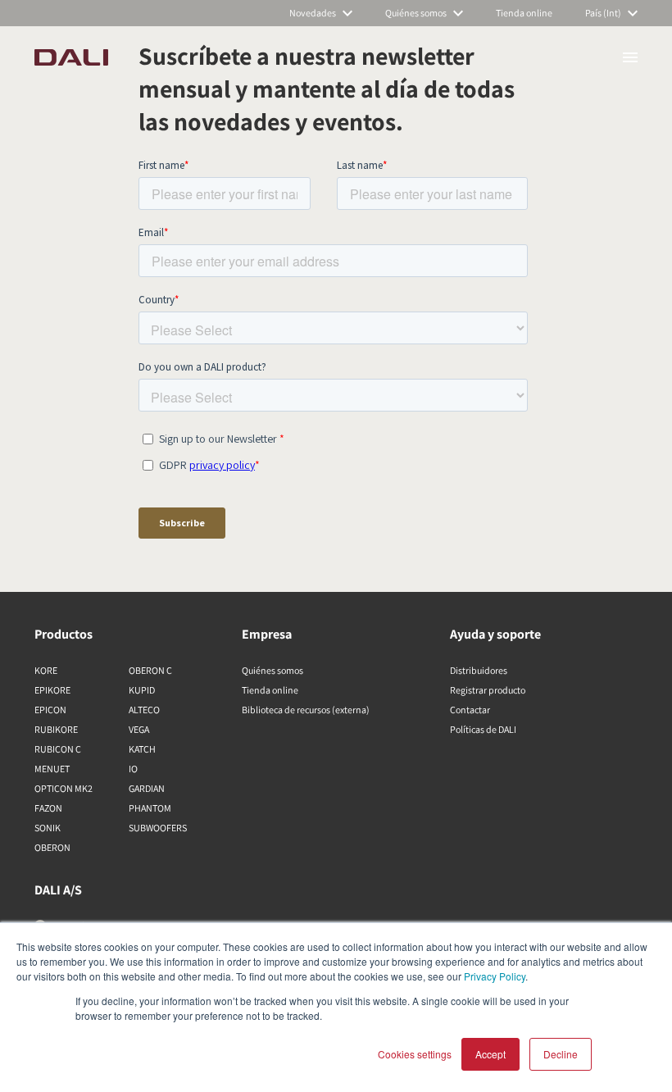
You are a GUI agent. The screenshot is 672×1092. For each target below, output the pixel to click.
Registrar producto (487, 690)
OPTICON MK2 (63, 788)
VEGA (139, 729)
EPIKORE (52, 690)
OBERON (52, 847)
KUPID (142, 690)
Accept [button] (490, 1054)
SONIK (47, 827)
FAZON (48, 808)
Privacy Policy (494, 976)
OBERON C (150, 670)
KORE (45, 670)
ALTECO (144, 709)
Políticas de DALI (483, 729)
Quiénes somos (272, 670)
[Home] (71, 57)
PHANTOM (150, 808)
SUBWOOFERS (158, 827)
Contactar (470, 709)
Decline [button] (560, 1054)
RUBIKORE (56, 729)
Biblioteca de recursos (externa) (306, 709)
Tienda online (270, 690)
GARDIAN (147, 788)
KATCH (142, 749)
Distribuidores (478, 670)
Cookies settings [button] (415, 1054)
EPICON (50, 709)
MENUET (52, 768)
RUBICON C (57, 749)
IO (133, 768)
